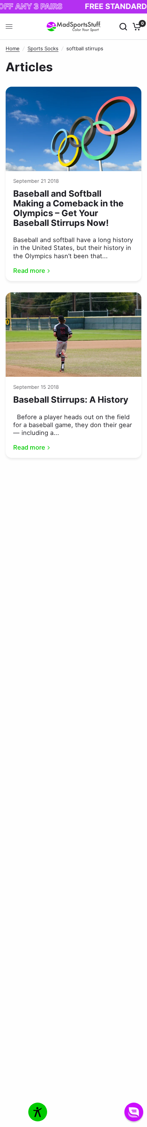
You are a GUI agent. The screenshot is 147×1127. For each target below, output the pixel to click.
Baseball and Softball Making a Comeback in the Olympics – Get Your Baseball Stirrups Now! (68, 208)
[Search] (123, 27)
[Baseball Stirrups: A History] (74, 334)
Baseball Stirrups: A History (70, 399)
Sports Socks (43, 48)
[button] (133, 1112)
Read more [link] (29, 271)
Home (13, 48)
